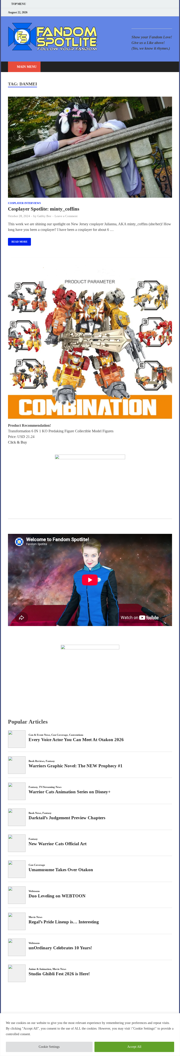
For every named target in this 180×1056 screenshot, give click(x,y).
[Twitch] (164, 12)
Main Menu (27, 67)
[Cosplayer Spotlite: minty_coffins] (90, 148)
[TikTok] (170, 12)
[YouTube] (141, 12)
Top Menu (18, 4)
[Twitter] (153, 12)
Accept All (134, 1047)
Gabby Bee (44, 216)
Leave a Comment (66, 216)
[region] (90, 1034)
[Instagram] (159, 12)
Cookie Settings (49, 1047)
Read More (17, 240)
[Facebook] (147, 12)
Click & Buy (17, 442)
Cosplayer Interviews (24, 203)
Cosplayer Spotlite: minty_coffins (43, 209)
